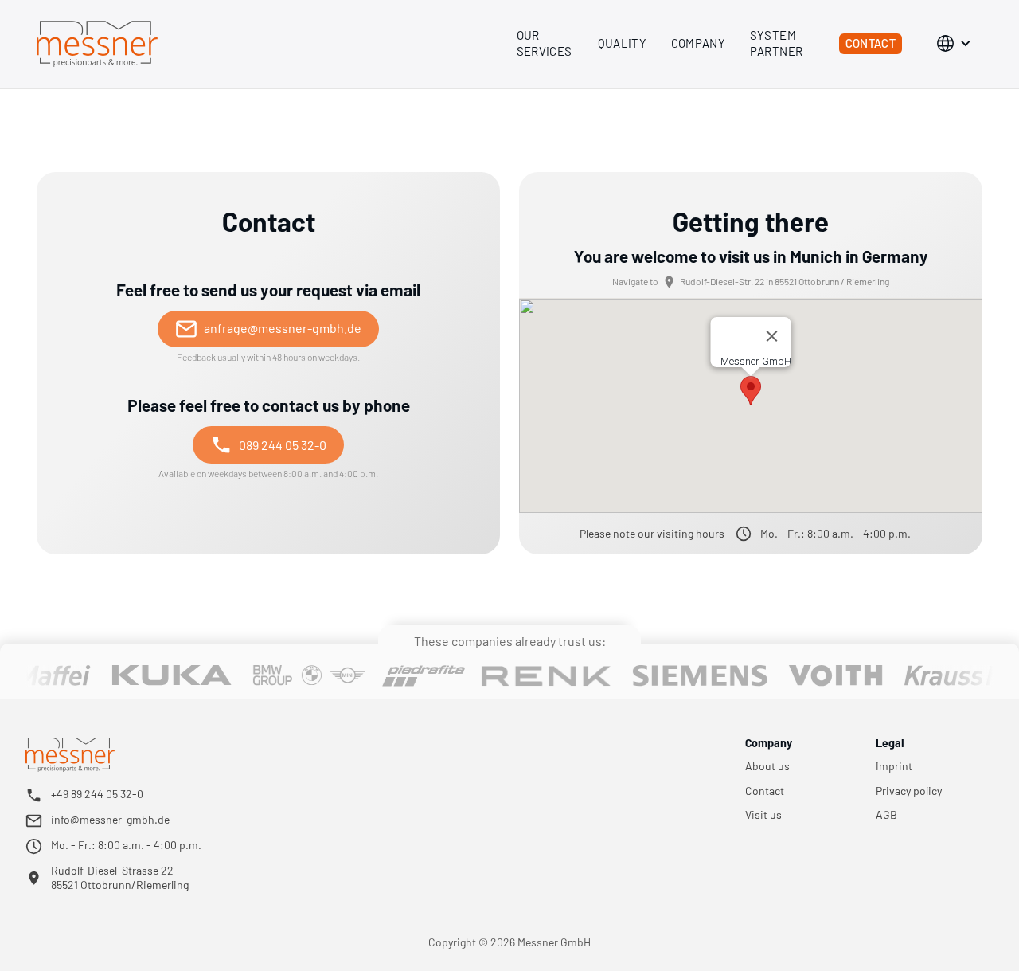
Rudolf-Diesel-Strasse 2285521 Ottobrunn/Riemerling (120, 877)
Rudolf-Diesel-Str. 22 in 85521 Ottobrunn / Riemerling (784, 281)
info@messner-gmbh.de (110, 819)
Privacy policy (909, 791)
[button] (957, 43)
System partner (776, 43)
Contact (870, 43)
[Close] (772, 336)
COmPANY (698, 43)
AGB (886, 814)
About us (767, 766)
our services (544, 43)
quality (622, 43)
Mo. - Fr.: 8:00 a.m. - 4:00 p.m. (126, 845)
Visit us (763, 814)
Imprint (894, 766)
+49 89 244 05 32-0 (97, 794)
